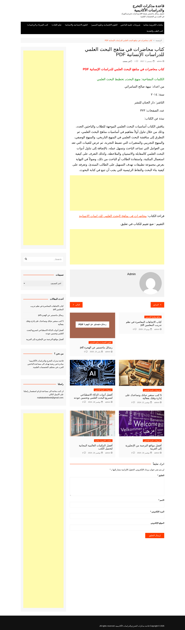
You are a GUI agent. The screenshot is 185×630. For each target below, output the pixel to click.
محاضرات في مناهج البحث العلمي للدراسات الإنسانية (113, 216)
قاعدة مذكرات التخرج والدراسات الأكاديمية (148, 8)
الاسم (161, 500)
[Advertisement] (117, 193)
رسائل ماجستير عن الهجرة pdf (96, 347)
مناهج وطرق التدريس (153, 317)
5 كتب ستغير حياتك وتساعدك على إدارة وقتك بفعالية (45, 322)
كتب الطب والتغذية (155, 31)
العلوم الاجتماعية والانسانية (76, 25)
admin (159, 61)
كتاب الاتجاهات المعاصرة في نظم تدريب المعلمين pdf (47, 307)
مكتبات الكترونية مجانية (153, 25)
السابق (156, 305)
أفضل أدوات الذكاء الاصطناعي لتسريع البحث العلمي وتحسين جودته (45, 332)
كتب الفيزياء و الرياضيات (38, 25)
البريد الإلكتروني (157, 512)
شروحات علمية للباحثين (130, 25)
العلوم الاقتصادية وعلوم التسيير (104, 25)
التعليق (160, 475)
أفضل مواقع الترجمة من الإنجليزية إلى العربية (45, 339)
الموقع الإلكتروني (157, 523)
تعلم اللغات (56, 25)
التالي (77, 305)
